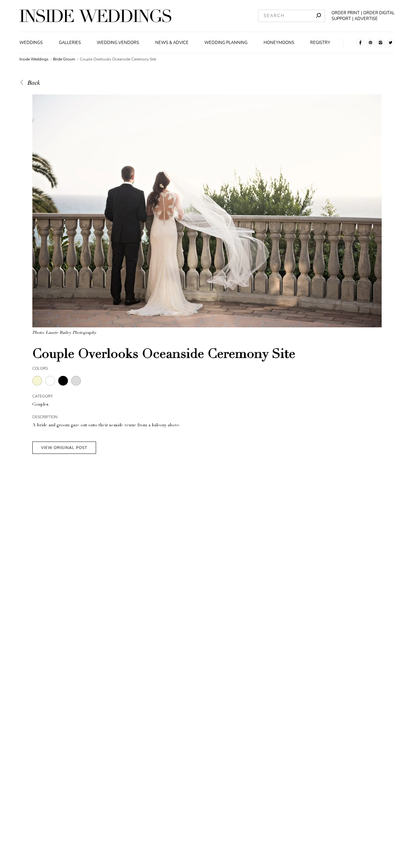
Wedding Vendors (118, 43)
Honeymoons (279, 43)
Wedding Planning (225, 43)
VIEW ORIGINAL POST (64, 447)
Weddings (31, 43)
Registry (320, 43)
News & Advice (172, 43)
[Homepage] (95, 15)
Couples (40, 405)
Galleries (70, 43)
